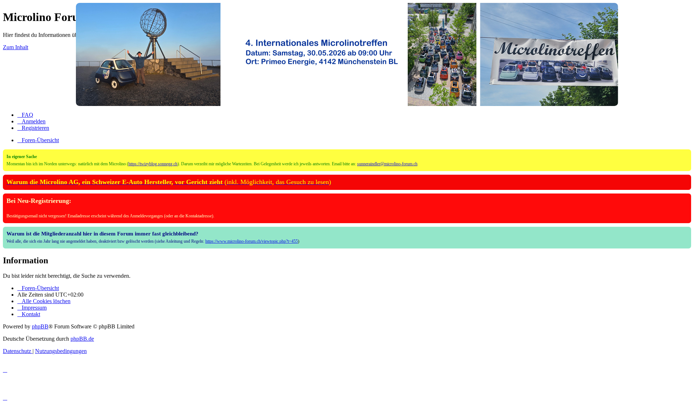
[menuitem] (25, 115)
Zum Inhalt (15, 47)
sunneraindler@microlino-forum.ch (387, 163)
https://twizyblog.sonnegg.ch (152, 163)
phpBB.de (82, 339)
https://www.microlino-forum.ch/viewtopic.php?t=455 (251, 241)
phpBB (40, 326)
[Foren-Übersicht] (347, 54)
